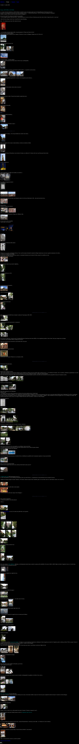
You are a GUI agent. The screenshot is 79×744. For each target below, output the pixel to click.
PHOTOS (2, 1)
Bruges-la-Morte (6, 511)
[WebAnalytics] (1, 743)
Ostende (13, 1)
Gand (18, 1)
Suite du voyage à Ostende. (5, 740)
